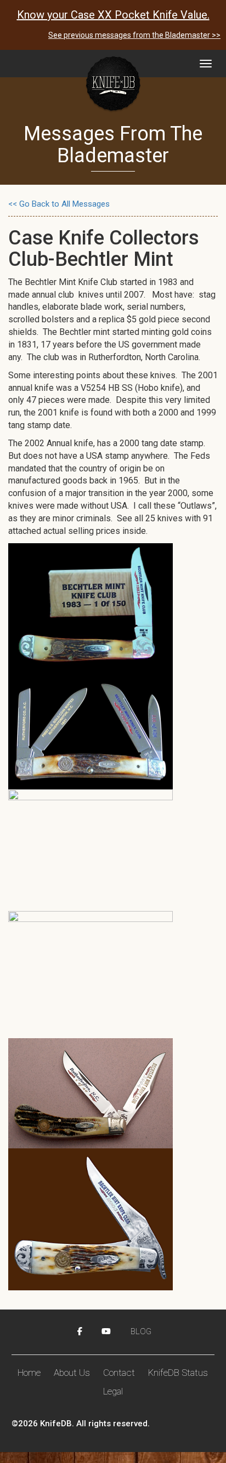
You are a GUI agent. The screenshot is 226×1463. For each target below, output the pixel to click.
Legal (113, 1391)
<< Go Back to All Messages (59, 204)
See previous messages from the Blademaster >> (134, 35)
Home (29, 1372)
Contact (119, 1372)
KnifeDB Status (178, 1372)
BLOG (141, 1331)
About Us (72, 1372)
